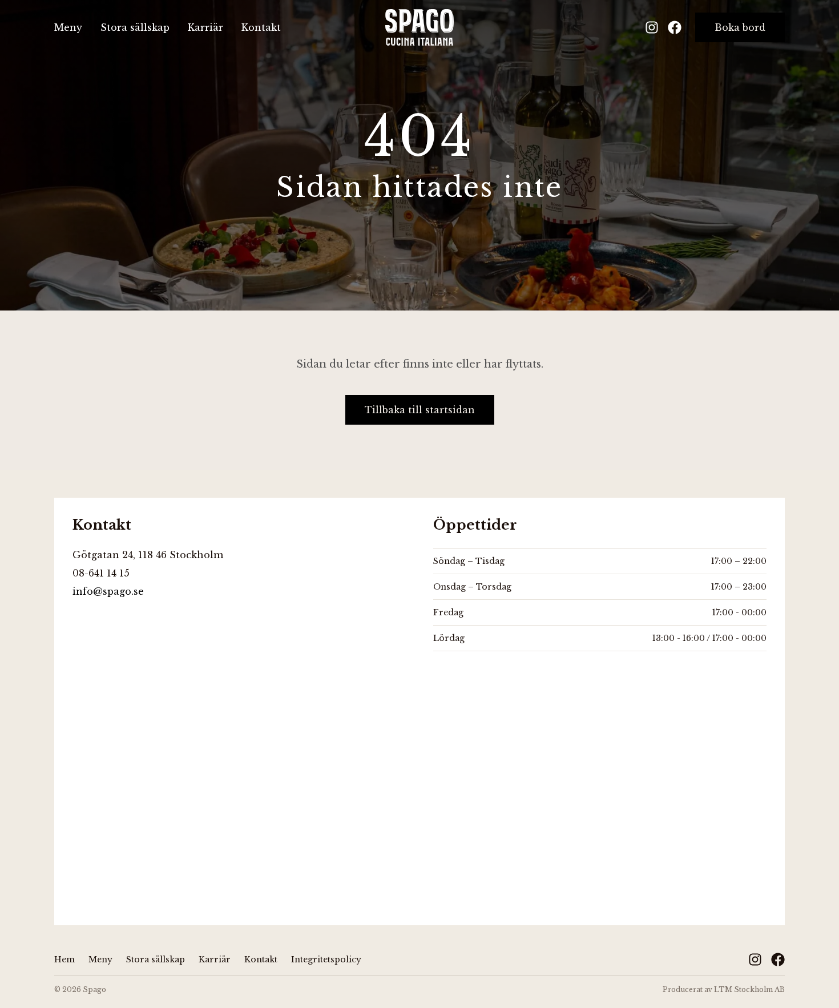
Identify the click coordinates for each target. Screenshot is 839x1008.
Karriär (205, 27)
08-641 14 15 (101, 573)
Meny (68, 27)
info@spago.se (108, 591)
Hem (64, 959)
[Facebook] (674, 27)
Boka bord (740, 27)
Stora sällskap (135, 27)
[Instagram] (652, 27)
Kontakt (261, 27)
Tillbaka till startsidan (420, 410)
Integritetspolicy (326, 959)
